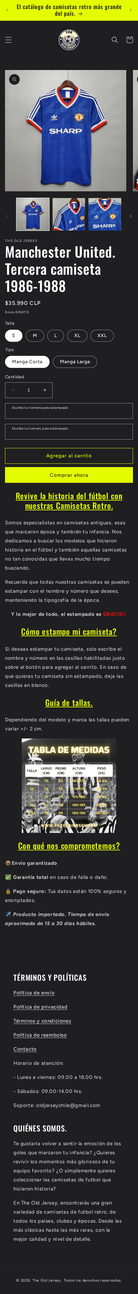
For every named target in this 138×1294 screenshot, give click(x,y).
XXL (102, 335)
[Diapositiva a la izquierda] (7, 216)
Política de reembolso (40, 1035)
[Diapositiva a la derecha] (130, 216)
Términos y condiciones (42, 1021)
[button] (8, 40)
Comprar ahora (69, 475)
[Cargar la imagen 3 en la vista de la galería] (104, 214)
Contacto (25, 1049)
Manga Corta (27, 362)
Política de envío (34, 993)
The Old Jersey (46, 1280)
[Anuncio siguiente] (130, 10)
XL (77, 335)
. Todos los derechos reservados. (92, 1280)
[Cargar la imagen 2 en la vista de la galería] (69, 214)
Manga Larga (75, 362)
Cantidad (14, 376)
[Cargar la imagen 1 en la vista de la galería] (32, 214)
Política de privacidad (40, 1007)
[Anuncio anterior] (7, 10)
